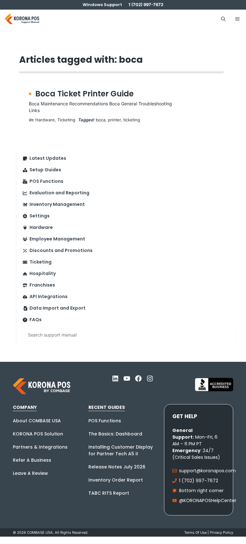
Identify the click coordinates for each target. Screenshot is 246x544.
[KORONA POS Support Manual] (22, 19)
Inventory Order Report (115, 480)
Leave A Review (30, 473)
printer (114, 119)
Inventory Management (57, 204)
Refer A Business (32, 460)
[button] (223, 19)
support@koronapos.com (207, 470)
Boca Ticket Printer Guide (84, 93)
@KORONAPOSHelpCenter (207, 500)
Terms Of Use (195, 532)
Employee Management (57, 239)
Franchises (42, 285)
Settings (39, 216)
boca (100, 119)
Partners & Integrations (40, 447)
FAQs (35, 319)
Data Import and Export (57, 308)
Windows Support (102, 5)
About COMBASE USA (37, 421)
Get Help (184, 416)
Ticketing (66, 119)
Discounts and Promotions (61, 250)
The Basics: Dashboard (115, 434)
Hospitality (42, 273)
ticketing (131, 119)
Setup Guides (45, 169)
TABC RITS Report (108, 493)
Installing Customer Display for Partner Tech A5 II (120, 450)
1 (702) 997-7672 (198, 480)
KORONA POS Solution (38, 434)
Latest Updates (47, 158)
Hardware (45, 119)
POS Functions (46, 181)
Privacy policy (221, 532)
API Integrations (48, 296)
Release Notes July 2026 (116, 467)
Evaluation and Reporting (59, 193)
